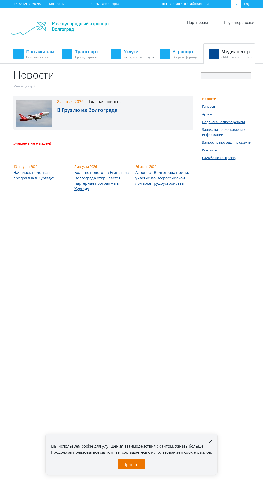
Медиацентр (23, 86)
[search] (247, 76)
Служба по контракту (219, 157)
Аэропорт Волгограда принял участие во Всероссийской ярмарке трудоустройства (162, 178)
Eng (247, 3)
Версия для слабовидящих (189, 3)
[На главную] (60, 33)
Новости (209, 98)
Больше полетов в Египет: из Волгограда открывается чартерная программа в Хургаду (101, 180)
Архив (207, 114)
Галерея (208, 106)
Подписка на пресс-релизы (223, 121)
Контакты (56, 3)
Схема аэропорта (105, 3)
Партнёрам (197, 22)
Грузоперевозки (239, 22)
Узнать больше (189, 446)
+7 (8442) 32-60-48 (27, 3)
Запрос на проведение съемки (226, 142)
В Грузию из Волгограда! (88, 110)
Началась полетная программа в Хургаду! (33, 175)
